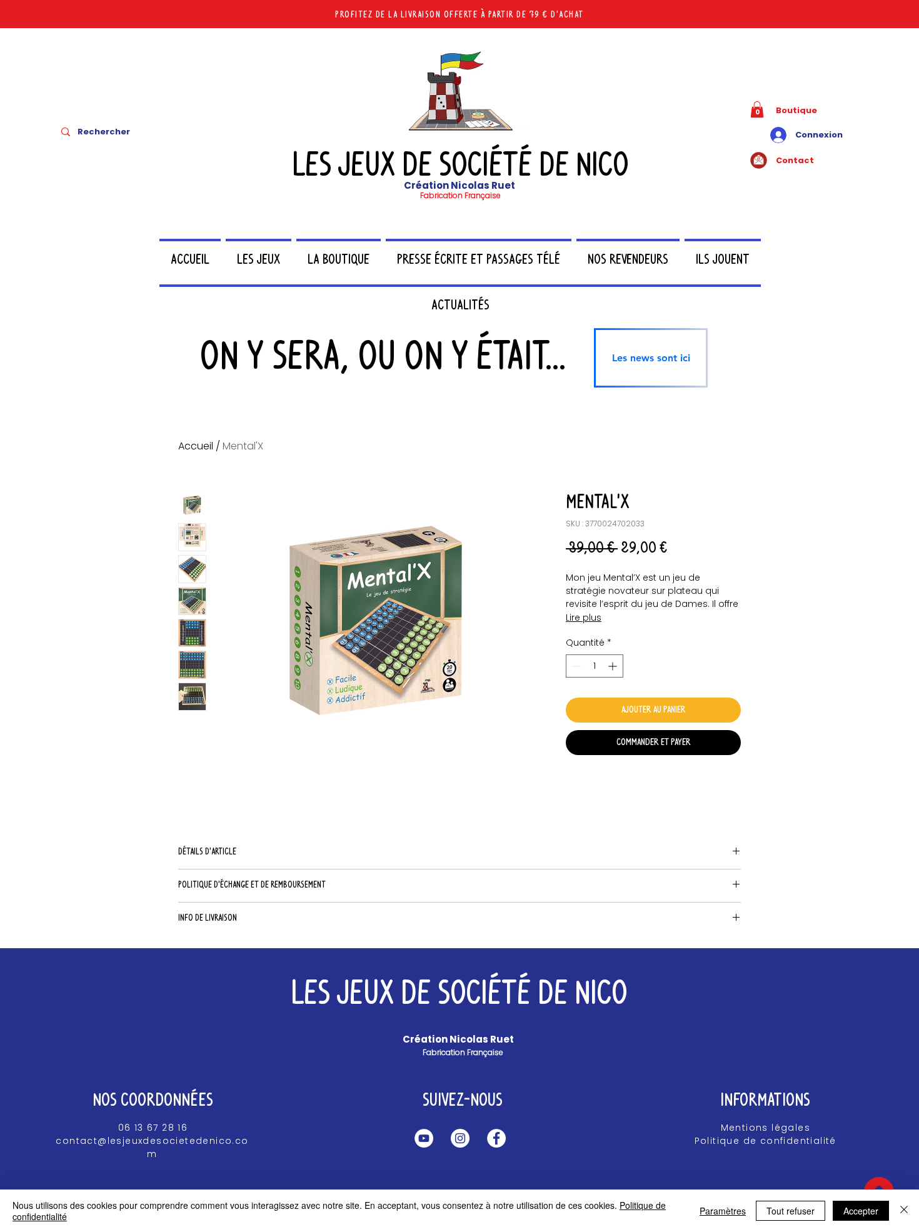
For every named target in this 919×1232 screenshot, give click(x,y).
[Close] (903, 1210)
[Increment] (613, 666)
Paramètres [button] (723, 1210)
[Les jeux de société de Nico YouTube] (423, 1138)
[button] (757, 109)
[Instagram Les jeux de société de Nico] (460, 1138)
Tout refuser (790, 1210)
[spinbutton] (594, 666)
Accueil (195, 446)
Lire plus (583, 617)
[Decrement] (575, 666)
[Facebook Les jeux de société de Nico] (496, 1138)
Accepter (860, 1210)
